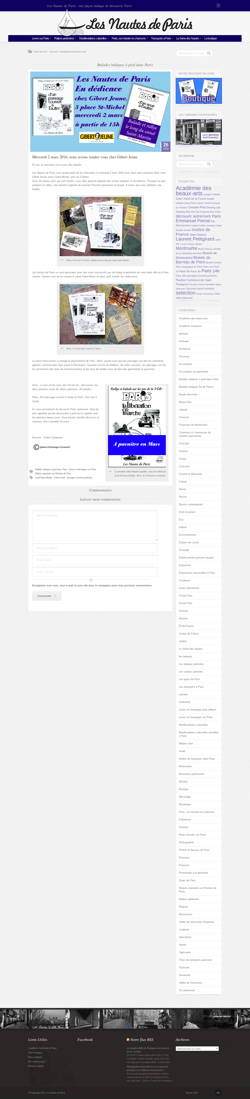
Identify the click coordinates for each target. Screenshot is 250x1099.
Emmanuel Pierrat (193, 220)
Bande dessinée (188, 394)
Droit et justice (187, 512)
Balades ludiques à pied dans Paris (51, 469)
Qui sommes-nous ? (37, 1061)
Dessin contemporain (191, 504)
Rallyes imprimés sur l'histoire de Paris (53, 473)
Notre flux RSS (141, 1039)
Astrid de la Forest (194, 198)
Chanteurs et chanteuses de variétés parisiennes (195, 434)
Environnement (187, 534)
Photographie (186, 842)
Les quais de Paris (189, 679)
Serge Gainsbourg (205, 294)
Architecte (184, 348)
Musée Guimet (213, 262)
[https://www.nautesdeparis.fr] (125, 35)
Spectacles (185, 937)
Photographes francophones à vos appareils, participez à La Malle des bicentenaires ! (147, 1068)
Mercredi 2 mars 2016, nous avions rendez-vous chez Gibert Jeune (85, 156)
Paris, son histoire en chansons (129, 38)
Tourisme (184, 967)
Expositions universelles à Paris (197, 572)
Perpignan (182, 284)
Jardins (183, 641)
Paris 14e (211, 271)
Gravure (183, 610)
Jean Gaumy (198, 234)
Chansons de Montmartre (193, 424)
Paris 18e (181, 275)
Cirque (182, 458)
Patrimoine (185, 819)
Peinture (183, 827)
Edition (183, 527)
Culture (183, 481)
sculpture (184, 929)
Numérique (185, 804)
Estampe (184, 550)
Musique (183, 789)
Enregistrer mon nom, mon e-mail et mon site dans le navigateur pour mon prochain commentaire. (92, 585)
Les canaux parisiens (191, 671)
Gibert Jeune (59, 477)
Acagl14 (208, 194)
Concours (184, 466)
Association (185, 364)
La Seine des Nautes (187, 38)
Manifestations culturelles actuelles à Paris (199, 734)
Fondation (184, 580)
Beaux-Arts (185, 402)
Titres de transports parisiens (195, 959)
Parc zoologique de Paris (189, 266)
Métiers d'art (186, 743)
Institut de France (189, 633)
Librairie (183, 694)
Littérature (184, 702)
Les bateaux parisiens (191, 664)
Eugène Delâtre (198, 225)
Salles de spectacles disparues (196, 921)
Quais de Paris (187, 880)
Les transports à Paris (191, 686)
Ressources (185, 914)
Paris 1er (208, 266)
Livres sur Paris (40, 38)
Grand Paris (185, 595)
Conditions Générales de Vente (42, 1048)
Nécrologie (185, 796)
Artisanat (184, 356)
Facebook (219, 5)
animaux (183, 333)
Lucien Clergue (187, 244)
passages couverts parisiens (79, 477)
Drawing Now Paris (210, 212)
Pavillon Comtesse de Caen (193, 280)
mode (182, 751)
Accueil (53, 51)
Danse (182, 489)
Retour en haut (218, 1092)
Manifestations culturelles (92, 38)
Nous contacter (35, 1057)
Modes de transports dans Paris (197, 758)
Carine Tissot (203, 203)
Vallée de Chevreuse (190, 982)
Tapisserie (184, 952)
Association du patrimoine (193, 371)
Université (184, 975)
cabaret (183, 409)
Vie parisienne (187, 990)
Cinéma (183, 451)
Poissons (184, 857)
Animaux (184, 341)
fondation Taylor (214, 225)
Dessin (183, 496)
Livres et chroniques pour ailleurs (197, 709)
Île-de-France (186, 626)
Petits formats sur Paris (192, 834)
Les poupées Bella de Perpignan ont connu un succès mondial (148, 1050)
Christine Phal (196, 207)
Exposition (185, 565)
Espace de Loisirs (189, 542)
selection (186, 293)
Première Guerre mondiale (201, 284)
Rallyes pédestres (64, 38)
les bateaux (185, 656)
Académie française (190, 326)
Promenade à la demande (193, 872)
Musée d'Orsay (205, 249)
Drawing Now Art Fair (187, 211)
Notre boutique (35, 1052)
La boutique (210, 38)
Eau (181, 519)
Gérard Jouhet (183, 230)
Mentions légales (36, 1066)
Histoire (183, 618)
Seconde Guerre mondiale (200, 288)
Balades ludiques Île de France (196, 386)
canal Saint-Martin (43, 477)
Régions (183, 906)
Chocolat (184, 443)
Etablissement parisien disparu (196, 557)
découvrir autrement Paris (198, 216)
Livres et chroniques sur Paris (82, 469)
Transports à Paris (161, 38)
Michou (198, 244)
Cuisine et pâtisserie (190, 474)
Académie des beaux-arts (73, 51)
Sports (182, 944)
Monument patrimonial (191, 773)
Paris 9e (196, 271)
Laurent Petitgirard (195, 239)
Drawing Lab (213, 207)
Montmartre (186, 248)
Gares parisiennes (189, 588)
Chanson (184, 417)
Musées (183, 781)
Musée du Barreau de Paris (193, 259)
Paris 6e (184, 271)
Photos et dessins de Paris (194, 850)
